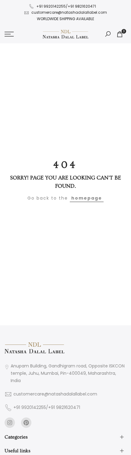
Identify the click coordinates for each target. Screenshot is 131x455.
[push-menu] (9, 34)
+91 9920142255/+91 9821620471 (66, 6)
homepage (86, 198)
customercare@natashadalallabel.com (69, 12)
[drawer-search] (107, 34)
